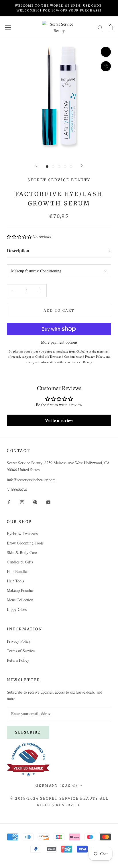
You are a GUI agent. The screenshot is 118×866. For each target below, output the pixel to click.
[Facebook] (9, 501)
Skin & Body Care (22, 552)
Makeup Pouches (20, 590)
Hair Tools (15, 581)
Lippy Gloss (17, 609)
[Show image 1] (47, 166)
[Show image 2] (53, 166)
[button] (19, 236)
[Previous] (36, 165)
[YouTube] (48, 501)
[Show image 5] (71, 166)
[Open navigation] (8, 27)
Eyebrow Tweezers (22, 533)
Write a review (59, 420)
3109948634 (17, 489)
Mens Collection (20, 600)
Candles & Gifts (20, 562)
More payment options (59, 342)
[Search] (100, 27)
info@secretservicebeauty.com (31, 479)
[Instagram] (22, 501)
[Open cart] (110, 27)
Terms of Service (21, 650)
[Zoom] (106, 52)
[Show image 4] (65, 166)
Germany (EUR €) (56, 785)
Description (59, 250)
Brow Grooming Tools (25, 543)
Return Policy (18, 660)
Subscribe (28, 732)
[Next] (82, 165)
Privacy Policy (19, 641)
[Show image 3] (59, 166)
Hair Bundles (17, 571)
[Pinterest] (35, 501)
